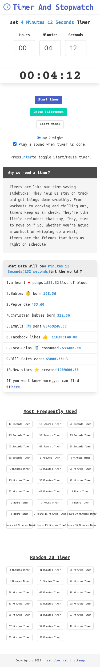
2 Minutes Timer (80, 457)
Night (58, 138)
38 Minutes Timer (19, 614)
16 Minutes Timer (80, 626)
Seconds (75, 35)
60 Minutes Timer (50, 491)
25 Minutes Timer (19, 480)
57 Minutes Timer (19, 626)
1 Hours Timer (80, 491)
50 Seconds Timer (80, 446)
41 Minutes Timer (50, 569)
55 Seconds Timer (19, 457)
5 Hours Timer (19, 513)
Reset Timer (50, 124)
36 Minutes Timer (80, 569)
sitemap (79, 660)
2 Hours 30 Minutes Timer (80, 525)
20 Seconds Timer (80, 423)
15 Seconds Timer (50, 423)
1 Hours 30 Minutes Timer (80, 513)
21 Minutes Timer (50, 614)
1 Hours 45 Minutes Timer (19, 525)
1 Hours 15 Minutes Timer (50, 513)
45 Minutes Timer (50, 592)
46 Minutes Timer (80, 581)
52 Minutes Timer (50, 603)
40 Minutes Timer (80, 480)
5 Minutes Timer (20, 468)
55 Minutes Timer (50, 637)
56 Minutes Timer (19, 592)
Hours (24, 35)
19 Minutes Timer (80, 592)
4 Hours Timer (80, 502)
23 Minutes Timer (80, 614)
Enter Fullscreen (48, 112)
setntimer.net (57, 660)
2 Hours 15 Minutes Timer (50, 525)
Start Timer (48, 100)
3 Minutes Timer (20, 569)
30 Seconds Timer (50, 435)
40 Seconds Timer (19, 446)
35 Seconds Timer (80, 435)
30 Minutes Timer (50, 480)
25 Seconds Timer (19, 435)
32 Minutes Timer (50, 626)
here (15, 387)
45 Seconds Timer (50, 446)
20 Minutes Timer (80, 468)
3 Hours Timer (50, 502)
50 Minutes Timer (19, 491)
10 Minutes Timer (50, 468)
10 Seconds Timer (19, 423)
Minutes (50, 35)
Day (44, 138)
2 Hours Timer (19, 502)
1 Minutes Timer (50, 457)
